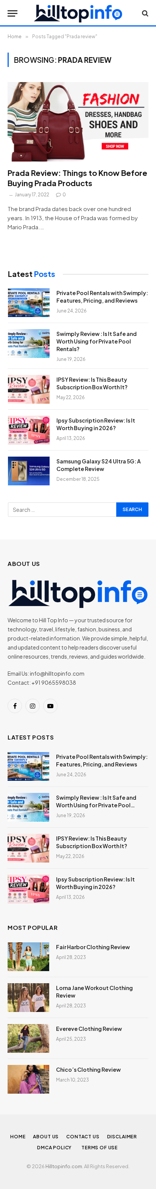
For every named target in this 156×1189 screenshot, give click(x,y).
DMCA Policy (55, 1147)
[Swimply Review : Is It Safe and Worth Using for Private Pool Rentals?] (29, 343)
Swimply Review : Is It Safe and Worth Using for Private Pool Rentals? (96, 341)
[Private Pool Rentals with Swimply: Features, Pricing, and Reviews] (29, 302)
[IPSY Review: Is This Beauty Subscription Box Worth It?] (29, 389)
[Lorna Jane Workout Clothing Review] (28, 997)
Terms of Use (100, 1147)
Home (17, 1136)
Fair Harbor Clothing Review (93, 946)
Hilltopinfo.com (63, 1166)
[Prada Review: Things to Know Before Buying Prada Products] (78, 121)
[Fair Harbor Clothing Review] (28, 956)
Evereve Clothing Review (89, 1028)
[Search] (144, 13)
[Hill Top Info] (78, 13)
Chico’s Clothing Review (88, 1069)
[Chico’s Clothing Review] (28, 1079)
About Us (46, 1136)
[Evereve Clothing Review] (28, 1038)
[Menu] (12, 13)
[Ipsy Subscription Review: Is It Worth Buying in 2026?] (29, 430)
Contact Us (82, 1136)
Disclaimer (122, 1136)
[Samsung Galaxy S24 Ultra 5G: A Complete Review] (29, 471)
